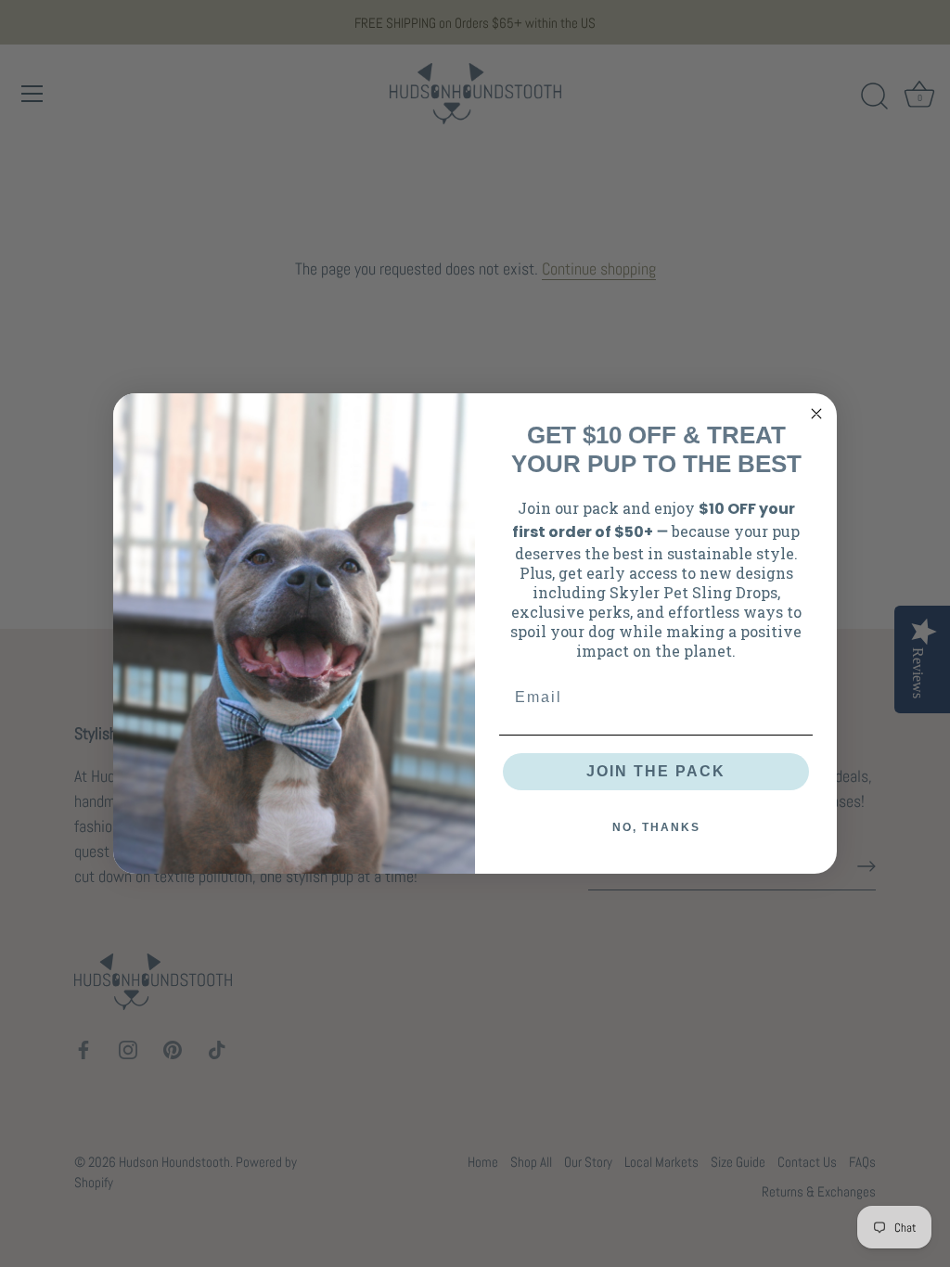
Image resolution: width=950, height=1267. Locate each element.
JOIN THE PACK (655, 771)
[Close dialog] (816, 414)
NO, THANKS (656, 827)
